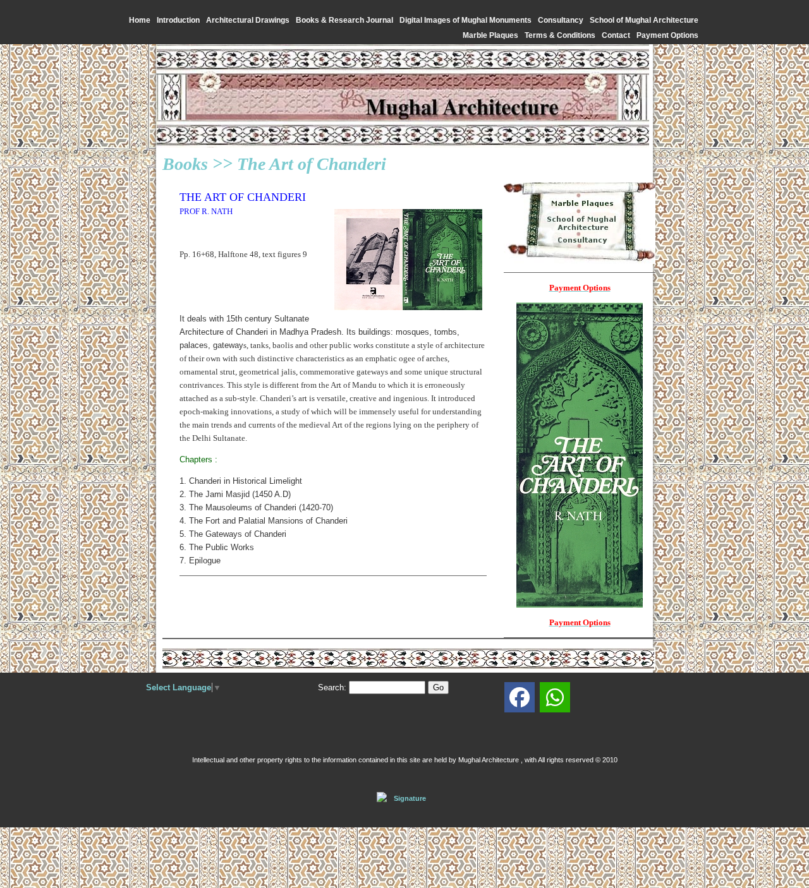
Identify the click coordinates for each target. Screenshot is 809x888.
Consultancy (560, 20)
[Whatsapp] (555, 697)
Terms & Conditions (560, 35)
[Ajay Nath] (519, 697)
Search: (332, 687)
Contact (616, 35)
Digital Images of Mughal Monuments (465, 20)
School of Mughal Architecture (644, 20)
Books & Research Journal (344, 20)
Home (139, 20)
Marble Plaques (490, 35)
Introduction (178, 20)
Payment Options (667, 35)
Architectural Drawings (247, 20)
